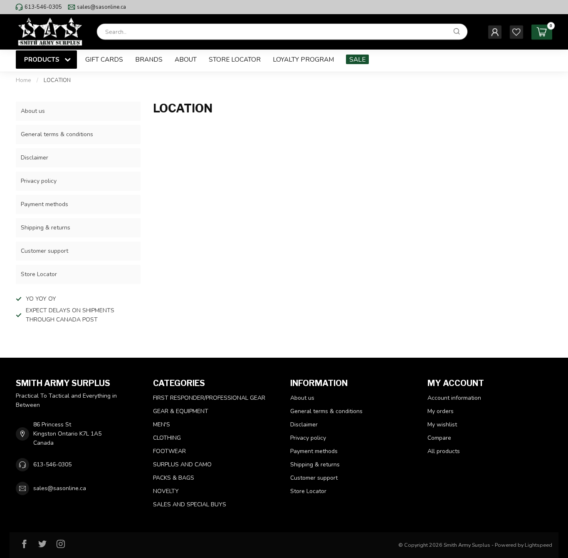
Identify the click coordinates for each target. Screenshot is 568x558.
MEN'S (161, 424)
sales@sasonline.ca (101, 7)
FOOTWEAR (169, 451)
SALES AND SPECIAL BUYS (189, 504)
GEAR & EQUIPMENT (180, 411)
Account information (454, 398)
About (186, 59)
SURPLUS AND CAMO (182, 464)
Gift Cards (104, 59)
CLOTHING (167, 438)
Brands (149, 59)
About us (33, 111)
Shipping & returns (45, 228)
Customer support (44, 251)
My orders (440, 411)
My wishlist (442, 424)
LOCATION (57, 80)
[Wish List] (516, 32)
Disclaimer (34, 158)
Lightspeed (538, 544)
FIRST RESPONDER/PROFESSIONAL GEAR (209, 398)
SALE (357, 59)
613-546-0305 (43, 7)
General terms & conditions (57, 134)
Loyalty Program (303, 59)
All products (443, 451)
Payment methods (44, 204)
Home (23, 80)
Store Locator (235, 59)
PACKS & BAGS (173, 478)
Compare (439, 438)
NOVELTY (166, 491)
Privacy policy (39, 181)
